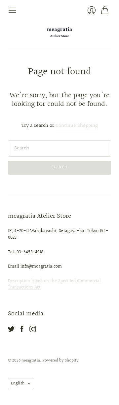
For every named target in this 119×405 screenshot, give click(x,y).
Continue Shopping (77, 126)
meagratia (30, 360)
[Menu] (12, 10)
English (17, 383)
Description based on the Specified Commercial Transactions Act (54, 284)
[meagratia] (59, 32)
